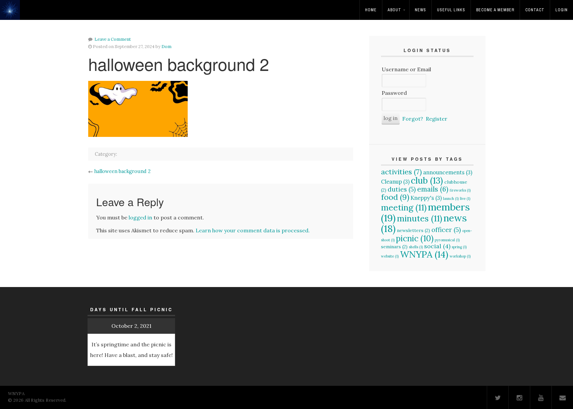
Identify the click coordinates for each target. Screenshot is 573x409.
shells (416, 247)
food (395, 197)
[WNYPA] (12, 14)
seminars (394, 247)
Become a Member (495, 10)
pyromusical (447, 240)
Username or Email (406, 69)
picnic (414, 238)
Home (371, 10)
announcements (447, 172)
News (420, 10)
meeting (403, 207)
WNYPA (424, 254)
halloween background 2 (122, 171)
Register (436, 118)
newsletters (413, 230)
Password (394, 92)
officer (446, 229)
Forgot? (412, 118)
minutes (419, 218)
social (437, 246)
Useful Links (451, 10)
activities (401, 171)
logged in (140, 217)
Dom (166, 46)
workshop (460, 256)
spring (459, 247)
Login (561, 10)
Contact (534, 10)
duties (402, 189)
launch (451, 198)
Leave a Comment (113, 39)
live (465, 198)
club (427, 180)
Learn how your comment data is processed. (253, 230)
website (390, 256)
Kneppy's (426, 198)
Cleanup (395, 181)
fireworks (460, 190)
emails (432, 189)
